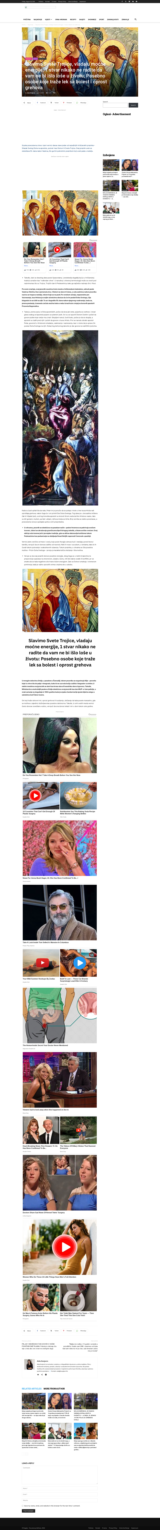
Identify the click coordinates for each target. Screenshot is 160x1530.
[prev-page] (23, 1454)
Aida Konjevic (31, 93)
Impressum (83, 1)
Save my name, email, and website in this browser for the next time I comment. (52, 1506)
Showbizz (92, 19)
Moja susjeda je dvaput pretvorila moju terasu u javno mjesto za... (110, 174)
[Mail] (39, 1374)
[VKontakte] (133, 1)
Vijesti (47, 19)
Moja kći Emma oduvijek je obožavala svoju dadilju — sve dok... (130, 195)
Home (24, 25)
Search (105, 102)
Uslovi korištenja (72, 1)
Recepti (73, 19)
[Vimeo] (129, 1)
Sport (101, 19)
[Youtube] (136, 1)
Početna (41, 1)
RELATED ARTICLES (31, 1388)
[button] (135, 20)
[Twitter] (125, 1)
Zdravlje (125, 19)
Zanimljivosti (113, 19)
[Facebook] (122, 1)
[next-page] (26, 1454)
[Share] (43, 1374)
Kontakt (47, 1)
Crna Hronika (61, 19)
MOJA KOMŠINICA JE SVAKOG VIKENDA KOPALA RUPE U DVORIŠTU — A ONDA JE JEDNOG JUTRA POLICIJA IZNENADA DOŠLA (85, 1415)
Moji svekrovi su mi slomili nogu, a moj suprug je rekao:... (109, 217)
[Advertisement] (59, 126)
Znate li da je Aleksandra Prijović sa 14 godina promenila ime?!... (130, 174)
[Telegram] (46, 1374)
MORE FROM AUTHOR (54, 1388)
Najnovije (38, 19)
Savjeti (82, 19)
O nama (54, 1)
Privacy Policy (62, 1)
